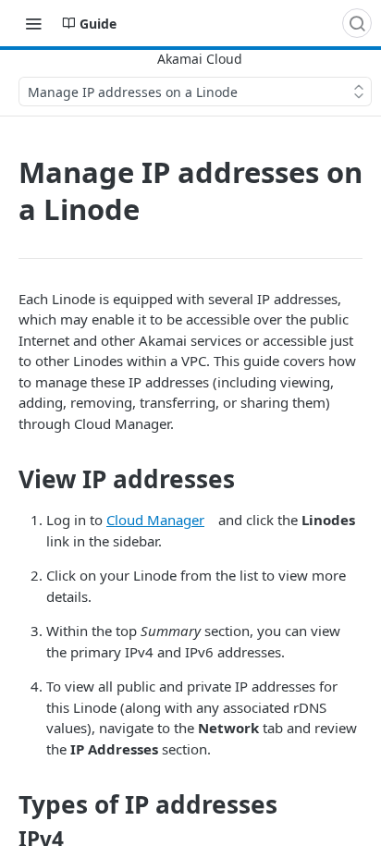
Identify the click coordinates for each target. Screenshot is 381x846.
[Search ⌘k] (357, 23)
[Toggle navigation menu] (33, 23)
